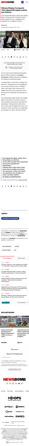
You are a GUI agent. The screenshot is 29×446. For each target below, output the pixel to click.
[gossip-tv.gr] (9, 406)
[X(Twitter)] (16, 383)
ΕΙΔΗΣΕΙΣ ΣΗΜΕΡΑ (6, 250)
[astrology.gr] (20, 411)
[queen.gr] (9, 411)
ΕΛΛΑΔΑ (3, 49)
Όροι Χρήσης (10, 391)
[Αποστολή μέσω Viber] (14, 57)
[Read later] (27, 49)
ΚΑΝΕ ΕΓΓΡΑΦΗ (13, 369)
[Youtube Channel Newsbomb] (19, 383)
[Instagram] (13, 383)
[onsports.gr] (20, 406)
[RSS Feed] (22, 383)
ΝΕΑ (15, 250)
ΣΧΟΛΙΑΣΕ (18, 49)
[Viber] (10, 383)
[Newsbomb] (14, 380)
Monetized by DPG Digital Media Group (17, 422)
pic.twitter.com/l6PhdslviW (11, 176)
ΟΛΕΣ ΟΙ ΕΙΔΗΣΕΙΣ (21, 302)
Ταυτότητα (3, 391)
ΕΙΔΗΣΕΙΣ (17, 246)
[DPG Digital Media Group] (14, 398)
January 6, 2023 (22, 180)
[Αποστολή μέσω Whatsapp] (17, 57)
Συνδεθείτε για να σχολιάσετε (10, 218)
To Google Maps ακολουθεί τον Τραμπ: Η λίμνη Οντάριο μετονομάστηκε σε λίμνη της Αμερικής (13, 272)
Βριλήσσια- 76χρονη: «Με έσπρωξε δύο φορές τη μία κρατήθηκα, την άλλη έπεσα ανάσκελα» (14, 296)
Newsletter (13, 238)
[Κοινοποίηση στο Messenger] (11, 57)
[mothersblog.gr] (9, 416)
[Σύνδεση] (22, 2)
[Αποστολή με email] (26, 57)
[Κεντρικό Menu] (27, 2)
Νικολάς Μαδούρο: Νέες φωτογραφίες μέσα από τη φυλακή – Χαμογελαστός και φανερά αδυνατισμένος (14, 280)
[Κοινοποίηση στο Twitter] (8, 57)
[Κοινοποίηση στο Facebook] (5, 57)
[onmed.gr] (20, 416)
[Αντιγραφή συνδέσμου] (23, 49)
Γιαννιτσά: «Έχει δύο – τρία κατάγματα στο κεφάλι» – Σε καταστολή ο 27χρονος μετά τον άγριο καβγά (14, 265)
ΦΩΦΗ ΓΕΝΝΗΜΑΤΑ (6, 246)
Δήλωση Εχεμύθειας (19, 391)
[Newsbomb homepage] (7, 2)
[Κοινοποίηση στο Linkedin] (20, 57)
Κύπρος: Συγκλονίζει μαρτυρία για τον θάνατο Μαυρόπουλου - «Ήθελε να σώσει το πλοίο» (8, 333)
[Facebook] (7, 383)
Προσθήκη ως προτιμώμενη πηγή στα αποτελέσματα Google (15, 68)
